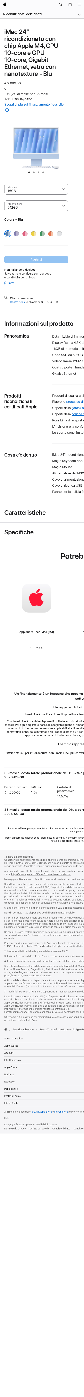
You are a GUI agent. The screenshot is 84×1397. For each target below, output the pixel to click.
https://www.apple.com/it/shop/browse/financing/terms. (41, 874)
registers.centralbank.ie (56, 1009)
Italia (6, 1118)
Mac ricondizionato (23, 1029)
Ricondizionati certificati (22, 14)
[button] (60, 4)
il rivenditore (61, 1111)
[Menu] (79, 4)
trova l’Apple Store (42, 1111)
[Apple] (5, 1029)
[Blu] (7, 233)
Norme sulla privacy (15, 1128)
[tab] (29, 172)
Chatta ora (18, 302)
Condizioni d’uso (61, 1128)
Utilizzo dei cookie (39, 1128)
